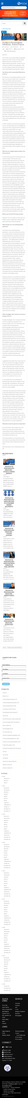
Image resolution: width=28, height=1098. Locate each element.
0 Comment (15, 47)
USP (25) (5, 751)
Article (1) (5, 692)
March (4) (6, 933)
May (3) (5, 796)
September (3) (7, 974)
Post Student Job (21, 1035)
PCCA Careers (18, 1039)
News (3, 1021)
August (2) (6, 802)
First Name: (5, 669)
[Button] (2, 3)
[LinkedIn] (10, 1047)
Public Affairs (5, 1019)
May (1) (5, 782)
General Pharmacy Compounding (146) (11, 719)
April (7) (5, 935)
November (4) (7, 988)
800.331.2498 (7, 1050)
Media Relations (8, 1056)
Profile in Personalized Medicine (15, 647)
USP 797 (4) (5, 755)
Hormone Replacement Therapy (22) (11, 722)
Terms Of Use (5, 1087)
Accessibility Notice (7, 1085)
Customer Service (8, 1054)
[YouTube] (7, 1047)
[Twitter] (3, 1047)
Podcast (4, 1023)
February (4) (6, 818)
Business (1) (5, 696)
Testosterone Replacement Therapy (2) (12, 748)
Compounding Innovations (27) (10, 699)
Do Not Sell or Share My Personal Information (11, 1093)
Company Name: (5, 678)
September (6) (7, 861)
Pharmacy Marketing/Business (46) (11, 738)
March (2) (6, 792)
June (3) (5, 855)
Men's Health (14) (7, 725)
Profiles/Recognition (11, 51)
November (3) (7, 950)
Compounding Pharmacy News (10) (11, 702)
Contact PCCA (5, 1013)
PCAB (3, 1033)
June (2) (5, 798)
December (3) (7, 839)
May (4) (5, 909)
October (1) (6, 806)
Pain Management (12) (8, 728)
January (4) (6, 844)
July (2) (5, 885)
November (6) (7, 922)
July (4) (5, 800)
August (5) (6, 859)
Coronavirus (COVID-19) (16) (9, 709)
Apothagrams (5, 1011)
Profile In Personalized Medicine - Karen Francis (13, 43)
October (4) (6, 835)
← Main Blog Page (6, 28)
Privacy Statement (15, 1087)
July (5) (5, 828)
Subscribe (6, 684)
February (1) (6, 778)
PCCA (10, 49)
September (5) (7, 918)
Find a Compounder (7, 1009)
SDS (16, 1007)
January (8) (6, 957)
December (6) (7, 952)
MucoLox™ (5, 217)
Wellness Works (6, 1035)
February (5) (6, 846)
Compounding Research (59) (9, 706)
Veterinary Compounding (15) (9, 761)
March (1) (6, 780)
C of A (16, 1009)
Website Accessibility (9, 1091)
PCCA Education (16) (7, 732)
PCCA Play (4, 1005)
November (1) (7, 809)
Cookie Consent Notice (9, 1089)
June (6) (5, 940)
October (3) (6, 891)
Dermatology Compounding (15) (10, 712)
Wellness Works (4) (7, 764)
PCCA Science (18, 1037)
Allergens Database (20, 1011)
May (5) (5, 824)
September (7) (7, 946)
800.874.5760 (7, 1052)
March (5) (6, 820)
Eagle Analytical (6, 1031)
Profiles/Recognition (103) (9, 745)
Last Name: (5, 673)
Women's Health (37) (7, 768)
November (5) (7, 865)
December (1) (7, 811)
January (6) (6, 788)
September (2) (7, 804)
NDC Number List (6, 1015)
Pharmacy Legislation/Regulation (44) (11, 735)
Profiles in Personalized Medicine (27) (11, 741)
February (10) (7, 960)
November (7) (7, 837)
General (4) (5, 715)
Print (4, 32)
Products (17, 1005)
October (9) (6, 986)
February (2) (6, 790)
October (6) (6, 976)
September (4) (7, 833)
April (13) (6, 964)
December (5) (7, 990)
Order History (5, 1007)
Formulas (17, 1003)
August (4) (6, 831)
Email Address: (6, 664)
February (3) (6, 903)
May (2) (5, 881)
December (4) (7, 867)
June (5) (5, 911)
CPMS (3, 1017)
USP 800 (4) (5, 758)
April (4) (5, 794)
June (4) (5, 826)
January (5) (6, 816)
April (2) (5, 879)
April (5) (5, 822)
